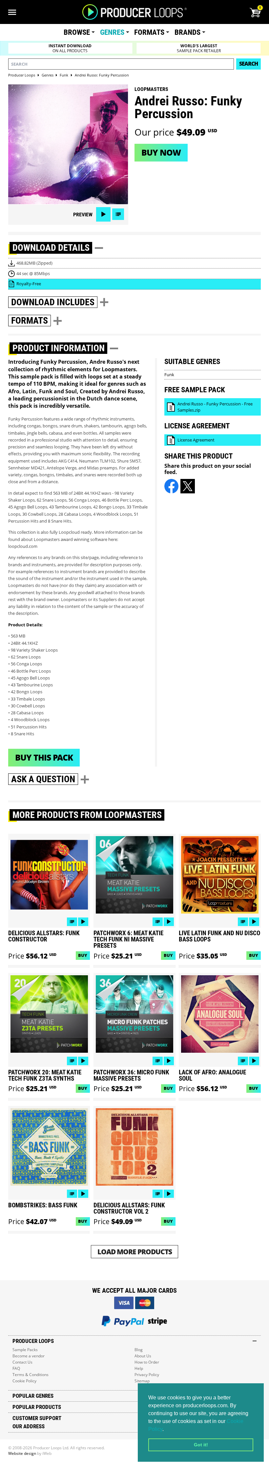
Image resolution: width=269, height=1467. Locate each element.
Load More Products (134, 1251)
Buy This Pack (44, 757)
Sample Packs (25, 1349)
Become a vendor (28, 1356)
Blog (138, 1349)
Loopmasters (151, 89)
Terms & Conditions (30, 1374)
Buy (82, 955)
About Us (142, 1356)
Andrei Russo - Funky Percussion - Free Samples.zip (215, 407)
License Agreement (196, 440)
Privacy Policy (146, 1374)
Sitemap (142, 1381)
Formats (149, 32)
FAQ (16, 1368)
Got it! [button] (201, 1444)
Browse (77, 32)
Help (138, 1368)
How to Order (146, 1362)
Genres (112, 32)
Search (248, 63)
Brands (187, 32)
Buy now (161, 152)
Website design (22, 1453)
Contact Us (22, 1362)
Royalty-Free (28, 284)
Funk (169, 375)
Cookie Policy (24, 1381)
